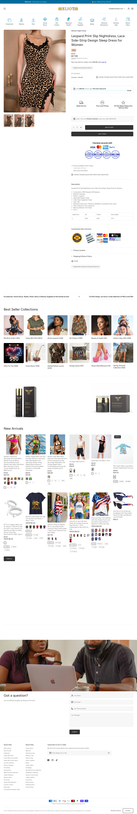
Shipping (73, 58)
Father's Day (29, 758)
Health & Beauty (8, 775)
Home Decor (29, 748)
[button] (9, 21)
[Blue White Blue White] (106, 534)
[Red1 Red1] (74, 535)
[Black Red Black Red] (103, 534)
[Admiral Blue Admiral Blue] (22, 478)
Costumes (29, 780)
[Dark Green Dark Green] (30, 527)
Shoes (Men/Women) (10, 782)
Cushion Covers (8, 784)
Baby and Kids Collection (11, 772)
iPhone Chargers (9, 765)
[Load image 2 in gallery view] (19, 120)
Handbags (29, 767)
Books (27, 763)
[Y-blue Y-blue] (99, 534)
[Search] (5, 9)
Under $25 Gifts (8, 755)
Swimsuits (7, 780)
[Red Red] (37, 527)
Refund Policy (30, 782)
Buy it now (102, 134)
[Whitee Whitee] (88, 535)
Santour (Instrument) (32, 775)
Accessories (7, 770)
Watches (28, 751)
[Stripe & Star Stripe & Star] (96, 531)
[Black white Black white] (49, 476)
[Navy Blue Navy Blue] (27, 527)
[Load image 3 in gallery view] (29, 120)
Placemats (7, 787)
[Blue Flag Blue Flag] (99, 538)
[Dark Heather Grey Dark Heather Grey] (34, 527)
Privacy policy (116, 810)
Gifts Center (7, 748)
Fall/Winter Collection (32, 772)
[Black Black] (8, 479)
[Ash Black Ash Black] (5, 482)
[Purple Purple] (44, 527)
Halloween (7, 753)
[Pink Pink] (5, 478)
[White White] (70, 536)
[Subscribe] (109, 753)
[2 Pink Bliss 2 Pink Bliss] (12, 478)
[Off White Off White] (5, 542)
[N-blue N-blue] (96, 538)
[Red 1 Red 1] (103, 531)
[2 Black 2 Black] (19, 478)
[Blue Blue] (15, 478)
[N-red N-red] (110, 530)
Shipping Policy (30, 784)
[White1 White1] (84, 535)
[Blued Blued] (81, 535)
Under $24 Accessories (11, 758)
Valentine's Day (30, 753)
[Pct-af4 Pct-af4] (49, 538)
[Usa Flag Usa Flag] (92, 535)
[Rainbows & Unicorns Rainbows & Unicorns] (114, 477)
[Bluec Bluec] (77, 535)
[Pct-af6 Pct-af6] (52, 538)
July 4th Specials (9, 763)
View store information (80, 170)
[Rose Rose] (12, 482)
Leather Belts (29, 765)
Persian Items (8, 777)
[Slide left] (128, 575)
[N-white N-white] (99, 530)
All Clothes (7, 767)
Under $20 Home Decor (11, 760)
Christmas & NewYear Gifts (12, 789)
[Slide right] (131, 575)
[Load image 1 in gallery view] (8, 120)
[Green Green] (15, 483)
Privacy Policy (30, 787)
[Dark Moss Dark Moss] (74, 471)
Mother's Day (29, 755)
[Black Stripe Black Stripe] (8, 483)
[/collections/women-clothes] (68, 665)
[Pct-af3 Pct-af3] (56, 538)
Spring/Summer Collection (33, 770)
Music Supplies (30, 760)
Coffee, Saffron (30, 777)
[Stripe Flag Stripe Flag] (96, 534)
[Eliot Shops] (68, 8)
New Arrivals (7, 751)
